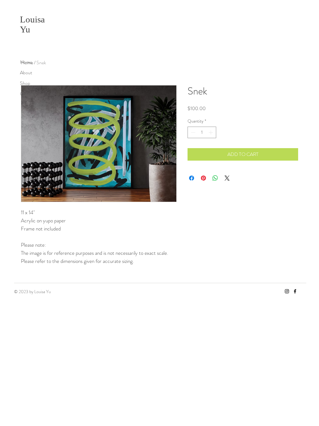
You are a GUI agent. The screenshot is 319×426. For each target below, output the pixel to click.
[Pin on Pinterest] (203, 178)
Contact (28, 93)
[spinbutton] (201, 132)
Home (26, 61)
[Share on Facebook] (191, 178)
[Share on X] (227, 178)
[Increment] (211, 132)
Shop (25, 83)
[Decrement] (192, 132)
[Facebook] (295, 291)
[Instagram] (287, 291)
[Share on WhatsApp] (215, 178)
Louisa (32, 19)
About (26, 72)
